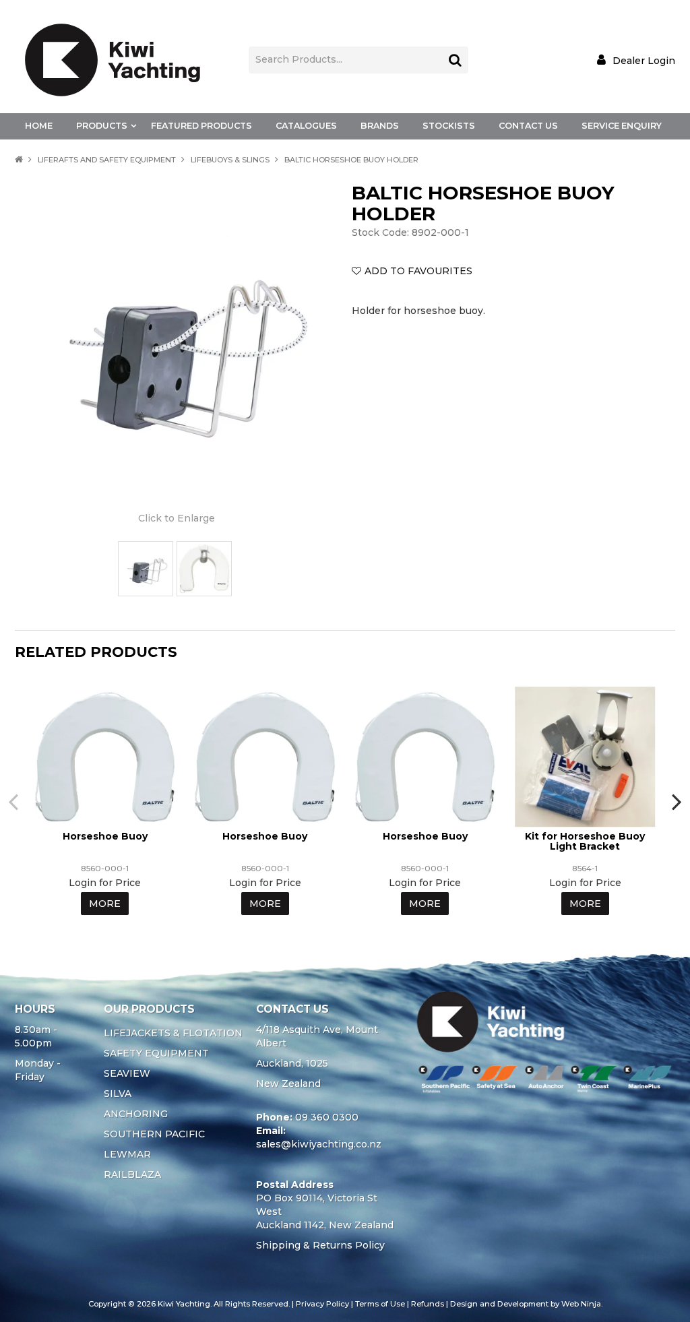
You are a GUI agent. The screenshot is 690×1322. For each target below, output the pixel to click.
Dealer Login (644, 60)
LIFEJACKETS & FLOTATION (173, 1033)
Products (101, 126)
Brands (379, 126)
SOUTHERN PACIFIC (154, 1134)
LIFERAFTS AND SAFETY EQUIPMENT (107, 159)
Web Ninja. (581, 1304)
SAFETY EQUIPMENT (156, 1053)
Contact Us (528, 126)
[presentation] (15, 801)
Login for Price (105, 883)
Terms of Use (380, 1304)
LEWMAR (127, 1154)
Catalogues (306, 126)
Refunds (427, 1304)
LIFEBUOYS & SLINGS (230, 159)
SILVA (117, 1094)
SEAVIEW (127, 1073)
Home (39, 126)
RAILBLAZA (132, 1174)
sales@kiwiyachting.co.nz (318, 1144)
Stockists (448, 126)
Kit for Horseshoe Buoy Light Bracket (585, 841)
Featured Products (201, 126)
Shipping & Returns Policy (320, 1245)
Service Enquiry (622, 126)
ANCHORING (136, 1114)
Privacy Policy (322, 1304)
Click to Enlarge (176, 518)
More (105, 904)
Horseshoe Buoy (105, 836)
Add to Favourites (418, 271)
